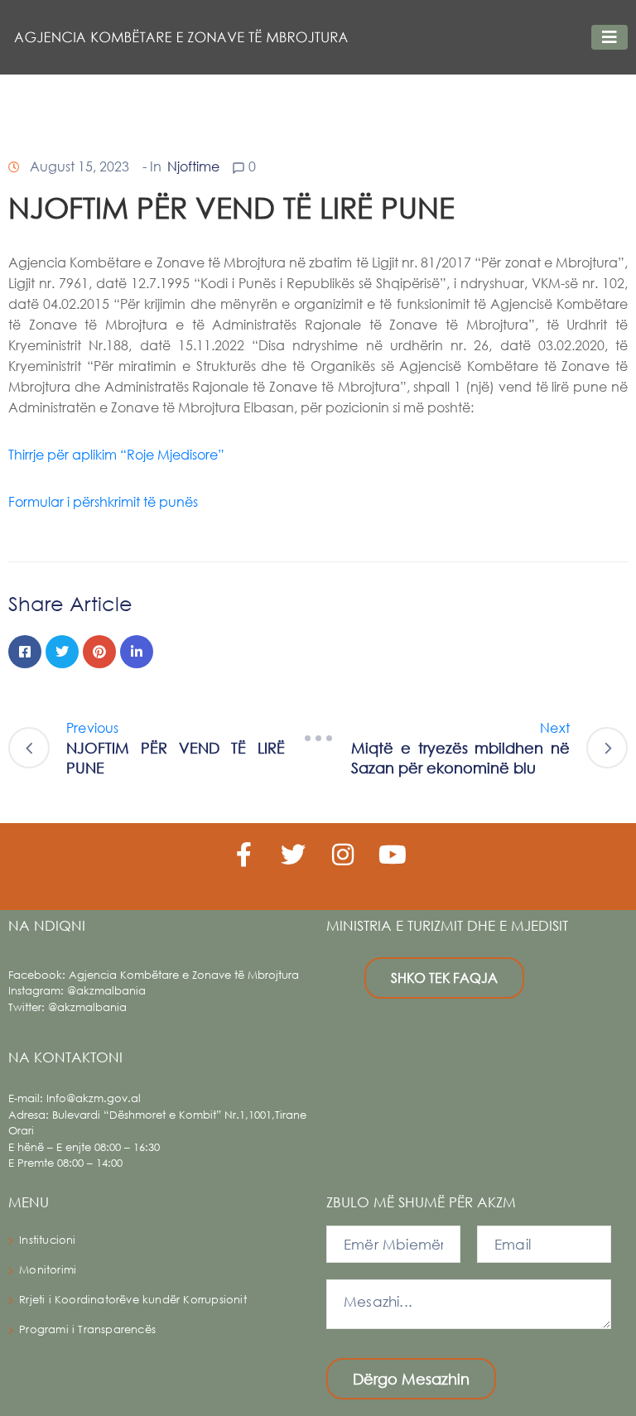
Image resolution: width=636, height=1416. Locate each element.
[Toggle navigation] (609, 37)
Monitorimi (47, 1270)
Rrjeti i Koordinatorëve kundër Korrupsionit (133, 1300)
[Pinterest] (99, 651)
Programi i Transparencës (87, 1329)
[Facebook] (24, 651)
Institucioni (47, 1240)
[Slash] (318, 738)
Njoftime (193, 166)
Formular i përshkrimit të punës (104, 501)
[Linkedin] (136, 651)
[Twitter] (62, 651)
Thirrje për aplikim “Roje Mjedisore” (118, 454)
